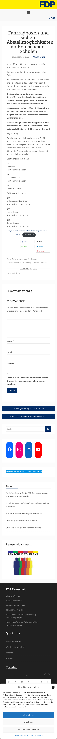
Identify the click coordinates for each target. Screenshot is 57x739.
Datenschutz (18, 735)
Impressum (39, 735)
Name (10, 341)
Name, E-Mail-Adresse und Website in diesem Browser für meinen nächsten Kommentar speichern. (27, 380)
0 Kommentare (39, 57)
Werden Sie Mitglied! (15, 647)
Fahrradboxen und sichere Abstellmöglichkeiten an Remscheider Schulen (30, 42)
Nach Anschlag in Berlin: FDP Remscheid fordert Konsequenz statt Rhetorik (27, 495)
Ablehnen (28, 722)
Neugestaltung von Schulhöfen (30, 408)
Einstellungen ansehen (28, 729)
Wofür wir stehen (13, 641)
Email (10, 352)
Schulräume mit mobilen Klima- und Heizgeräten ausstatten (27, 505)
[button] (53, 687)
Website (10, 363)
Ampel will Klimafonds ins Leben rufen (27, 416)
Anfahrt (9, 652)
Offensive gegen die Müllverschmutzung (23, 527)
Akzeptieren (28, 715)
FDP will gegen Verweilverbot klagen (22, 520)
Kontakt (9, 658)
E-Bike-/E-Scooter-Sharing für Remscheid (24, 513)
